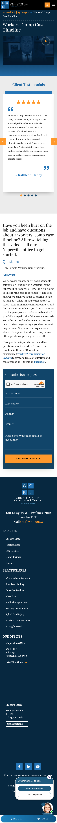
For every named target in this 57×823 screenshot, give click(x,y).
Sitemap (12, 785)
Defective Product (15, 590)
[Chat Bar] (28, 819)
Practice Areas (13, 545)
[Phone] (47, 4)
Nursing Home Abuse (17, 608)
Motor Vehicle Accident (18, 578)
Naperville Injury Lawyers (16, 12)
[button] (53, 5)
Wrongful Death (14, 626)
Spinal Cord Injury (15, 614)
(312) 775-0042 (31, 522)
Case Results (12, 551)
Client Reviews (13, 557)
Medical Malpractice (16, 602)
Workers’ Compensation (18, 620)
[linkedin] (28, 766)
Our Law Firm (13, 539)
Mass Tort (11, 596)
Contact (10, 563)
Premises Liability (15, 584)
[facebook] (19, 766)
